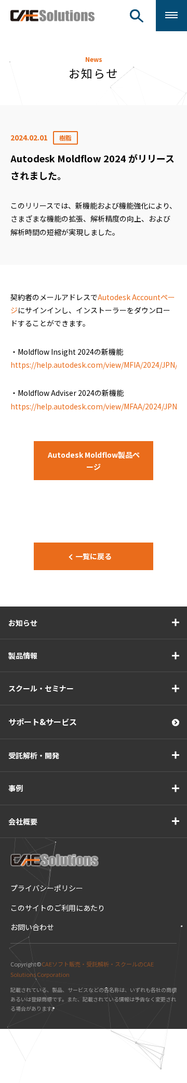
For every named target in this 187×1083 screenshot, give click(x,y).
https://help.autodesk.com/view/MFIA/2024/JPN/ (94, 364)
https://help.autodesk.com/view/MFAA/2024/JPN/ (95, 406)
